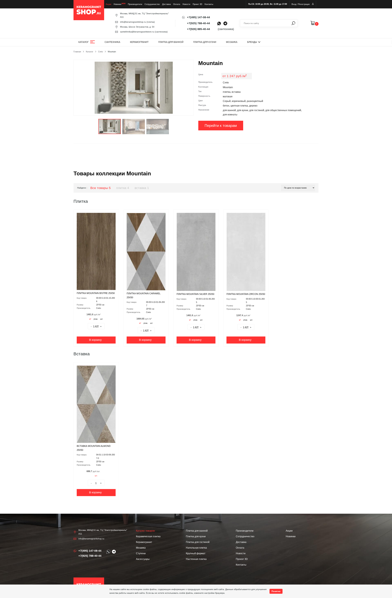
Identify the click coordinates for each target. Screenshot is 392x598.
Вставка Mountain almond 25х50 (94, 448)
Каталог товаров (145, 530)
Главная (77, 51)
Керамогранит (139, 42)
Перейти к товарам (221, 125)
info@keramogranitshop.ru (133, 22)
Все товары (100, 188)
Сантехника (112, 42)
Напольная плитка (196, 547)
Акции (108, 4)
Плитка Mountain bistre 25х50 (96, 293)
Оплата (176, 4)
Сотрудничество (152, 4)
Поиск (293, 23)
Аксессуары (143, 559)
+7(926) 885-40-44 (198, 29)
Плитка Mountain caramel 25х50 (143, 295)
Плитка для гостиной (197, 542)
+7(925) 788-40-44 (198, 23)
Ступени (141, 553)
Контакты (209, 4)
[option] (134, 88)
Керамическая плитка (148, 536)
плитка (122, 188)
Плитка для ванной (170, 42)
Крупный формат (195, 553)
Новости (186, 4)
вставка (142, 188)
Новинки (117, 4)
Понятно (276, 591)
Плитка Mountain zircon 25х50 (245, 294)
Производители (135, 4)
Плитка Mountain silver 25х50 (195, 294)
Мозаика (231, 42)
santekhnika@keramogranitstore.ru (137, 31)
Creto (100, 51)
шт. (101, 319)
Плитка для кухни (204, 42)
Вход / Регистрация (301, 4)
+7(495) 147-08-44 (198, 17)
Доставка (166, 4)
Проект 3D (197, 4)
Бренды (252, 42)
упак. (96, 319)
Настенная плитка (196, 559)
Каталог (83, 42)
